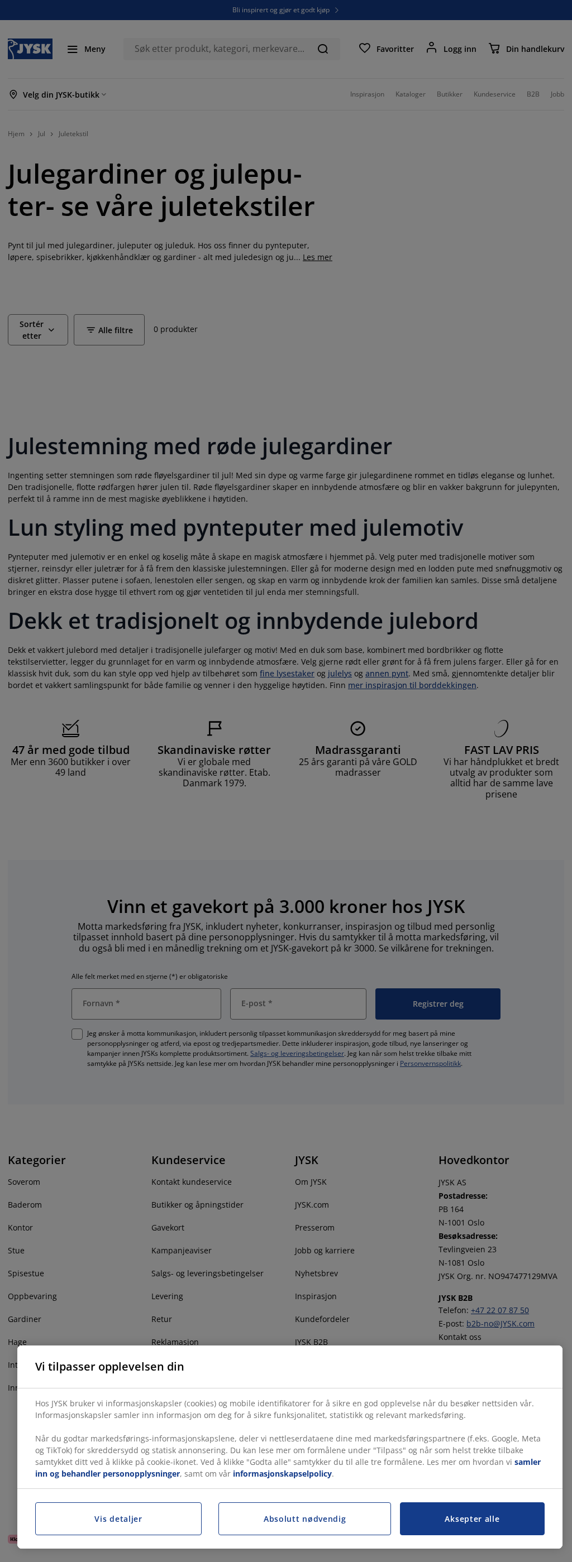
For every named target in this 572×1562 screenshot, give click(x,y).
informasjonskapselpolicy (282, 1473)
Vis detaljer (118, 1518)
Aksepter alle (472, 1518)
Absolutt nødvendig (305, 1518)
